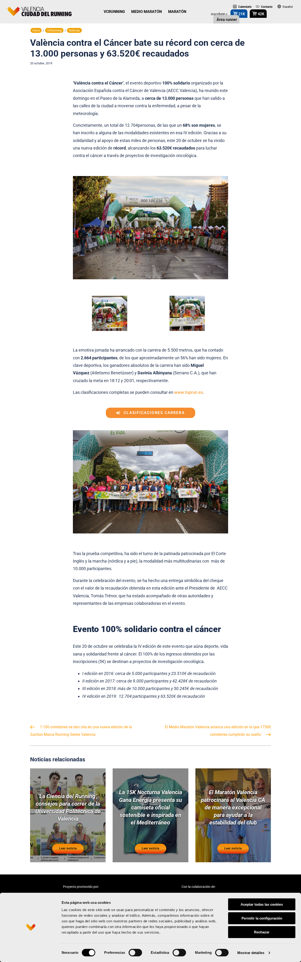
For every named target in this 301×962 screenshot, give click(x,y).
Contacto (266, 6)
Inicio (36, 30)
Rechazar (261, 932)
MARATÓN (177, 11)
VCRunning (54, 30)
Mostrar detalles (250, 953)
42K (260, 14)
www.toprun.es (188, 392)
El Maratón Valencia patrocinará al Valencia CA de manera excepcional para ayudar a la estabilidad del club (233, 807)
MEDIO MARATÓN (146, 11)
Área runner (226, 19)
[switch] (135, 952)
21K (241, 14)
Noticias (74, 30)
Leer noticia (68, 848)
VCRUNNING (114, 11)
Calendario (245, 6)
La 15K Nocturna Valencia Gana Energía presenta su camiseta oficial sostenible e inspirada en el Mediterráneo (150, 807)
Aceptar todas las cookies (262, 904)
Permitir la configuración (262, 918)
